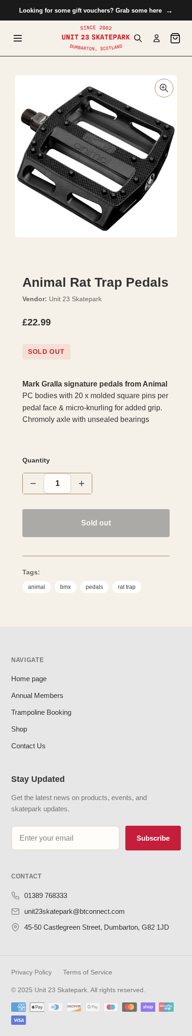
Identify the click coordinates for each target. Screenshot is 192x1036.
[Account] (156, 38)
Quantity (36, 460)
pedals (94, 587)
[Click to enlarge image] (164, 88)
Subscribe (153, 838)
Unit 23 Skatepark (75, 299)
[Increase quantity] (81, 483)
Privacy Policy (31, 972)
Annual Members (37, 695)
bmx (65, 587)
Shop (19, 729)
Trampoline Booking (41, 712)
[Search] (138, 38)
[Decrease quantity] (33, 483)
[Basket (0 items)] (175, 38)
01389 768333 (45, 895)
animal (36, 587)
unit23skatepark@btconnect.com (74, 911)
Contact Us (28, 746)
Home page (29, 679)
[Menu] (17, 38)
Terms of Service (87, 972)
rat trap (127, 587)
